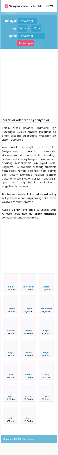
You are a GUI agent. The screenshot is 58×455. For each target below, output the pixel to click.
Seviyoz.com (29, 439)
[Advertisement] (29, 79)
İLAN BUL (37, 6)
